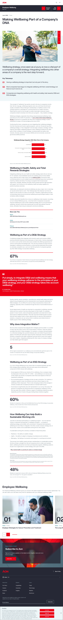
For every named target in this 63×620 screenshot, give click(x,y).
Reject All (47, 613)
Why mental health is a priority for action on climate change (26, 449)
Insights (18, 590)
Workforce (31, 593)
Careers (4, 588)
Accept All (47, 616)
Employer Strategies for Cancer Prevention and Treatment (21, 528)
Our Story (4, 585)
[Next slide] (8, 534)
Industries (18, 588)
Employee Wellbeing (9, 7)
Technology (32, 588)
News (3, 593)
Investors (4, 590)
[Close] (61, 613)
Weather (31, 590)
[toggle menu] (60, 2)
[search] (56, 2)
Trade (30, 585)
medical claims (36, 177)
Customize (47, 610)
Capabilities (18, 585)
